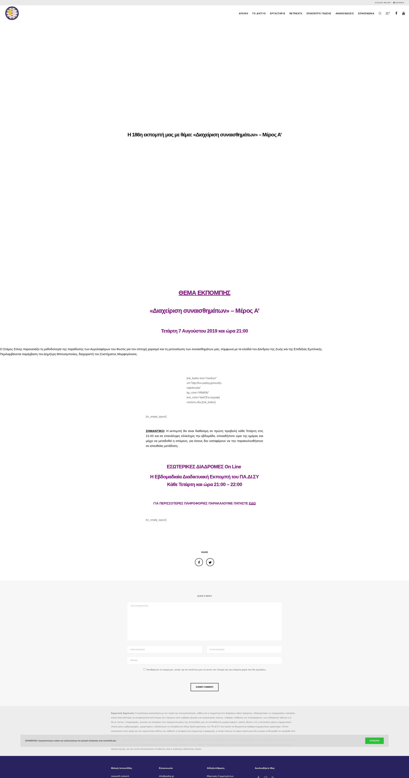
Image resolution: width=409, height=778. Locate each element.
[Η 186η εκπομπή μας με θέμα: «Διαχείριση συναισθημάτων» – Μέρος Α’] (199, 562)
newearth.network (120, 776)
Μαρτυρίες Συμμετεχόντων (220, 776)
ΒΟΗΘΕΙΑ (400, 3)
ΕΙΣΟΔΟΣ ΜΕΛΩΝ (382, 3)
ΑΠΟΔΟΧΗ (374, 741)
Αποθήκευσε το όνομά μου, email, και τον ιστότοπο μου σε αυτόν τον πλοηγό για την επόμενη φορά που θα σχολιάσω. (206, 669)
